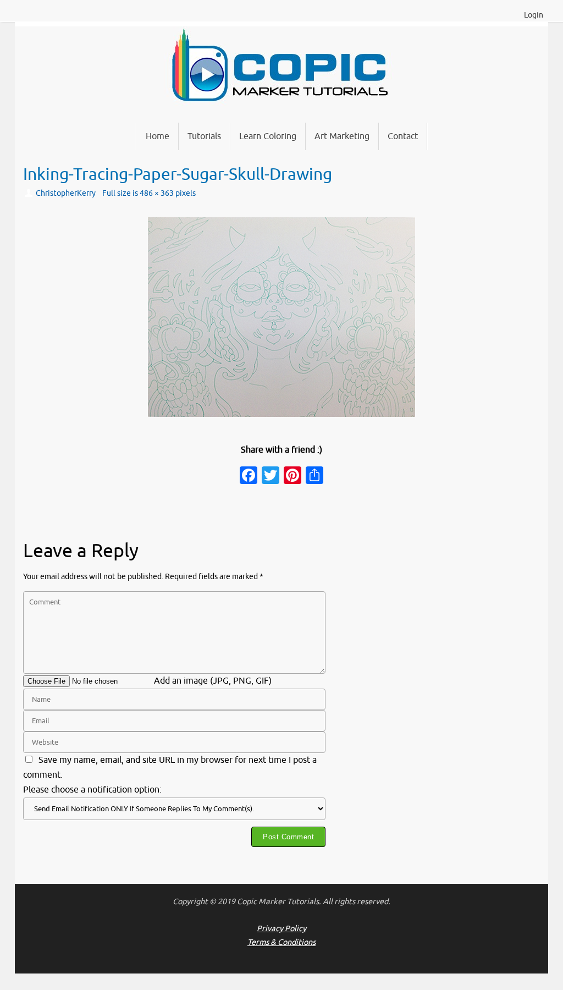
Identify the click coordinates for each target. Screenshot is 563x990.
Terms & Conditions (281, 942)
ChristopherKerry (66, 193)
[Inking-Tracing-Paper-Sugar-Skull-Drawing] (281, 317)
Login (533, 15)
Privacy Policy (281, 928)
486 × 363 (157, 193)
